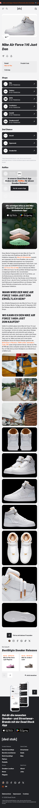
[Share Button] (3, 56)
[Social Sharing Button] (9, 635)
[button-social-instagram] (13, 641)
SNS (7, 344)
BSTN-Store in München (9, 342)
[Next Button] (10, 675)
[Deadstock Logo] (19, 8)
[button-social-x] (29, 641)
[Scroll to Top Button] (34, 692)
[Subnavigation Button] (3, 8)
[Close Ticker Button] (36, 3)
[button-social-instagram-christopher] (9, 641)
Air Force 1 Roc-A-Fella (11, 268)
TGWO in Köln (22, 342)
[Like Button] (11, 56)
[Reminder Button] (7, 56)
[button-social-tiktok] (25, 641)
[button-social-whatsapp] (21, 641)
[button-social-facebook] (17, 641)
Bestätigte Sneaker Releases (19, 650)
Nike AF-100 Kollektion (24, 257)
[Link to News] (7, 8)
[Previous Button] (4, 675)
